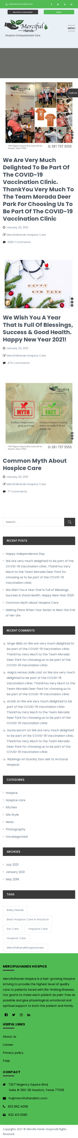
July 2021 (12, 864)
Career (8, 1045)
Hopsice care (38, 929)
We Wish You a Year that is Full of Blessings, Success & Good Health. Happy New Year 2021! (38, 328)
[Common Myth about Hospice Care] (39, 383)
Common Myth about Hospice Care (32, 602)
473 (18, 363)
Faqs (6, 1060)
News (10, 822)
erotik (11, 701)
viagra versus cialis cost (24, 672)
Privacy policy (13, 1053)
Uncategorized (17, 836)
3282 (19, 242)
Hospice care (15, 800)
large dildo (15, 643)
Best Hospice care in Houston (28, 919)
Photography (15, 829)
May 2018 (12, 879)
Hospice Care (16, 938)
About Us (9, 1036)
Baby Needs (15, 910)
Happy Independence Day (25, 554)
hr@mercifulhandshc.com (21, 4)
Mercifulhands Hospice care (26, 235)
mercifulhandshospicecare (25, 947)
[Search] (69, 522)
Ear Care (13, 929)
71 (17, 491)
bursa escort (16, 730)
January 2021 (15, 872)
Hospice (12, 793)
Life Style (12, 814)
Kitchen (11, 807)
